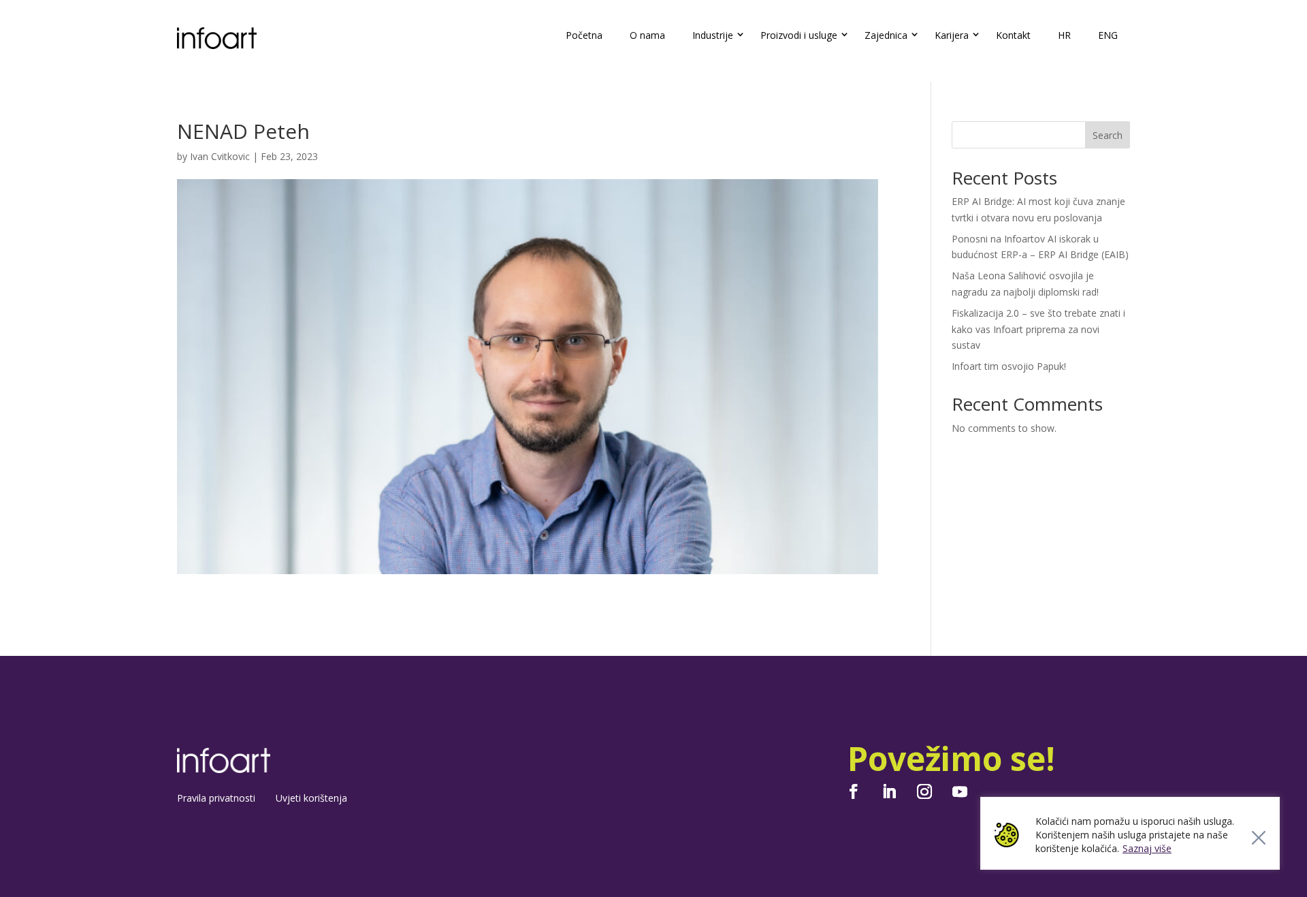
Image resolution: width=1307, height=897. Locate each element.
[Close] (1258, 838)
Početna (584, 35)
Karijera (952, 35)
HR (1064, 35)
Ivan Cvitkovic (220, 156)
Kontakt (1013, 35)
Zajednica (886, 35)
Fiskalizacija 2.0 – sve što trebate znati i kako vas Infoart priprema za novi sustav (1038, 329)
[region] (1130, 833)
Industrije (712, 35)
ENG (1108, 35)
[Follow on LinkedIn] (889, 791)
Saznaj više (1147, 848)
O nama (647, 35)
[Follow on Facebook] (854, 791)
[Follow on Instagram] (924, 791)
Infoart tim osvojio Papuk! (1009, 366)
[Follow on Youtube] (960, 791)
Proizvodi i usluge (798, 35)
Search (1108, 135)
